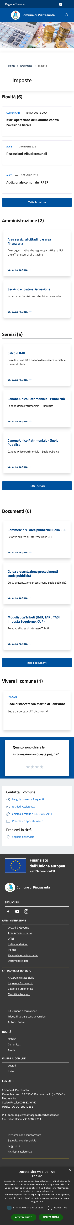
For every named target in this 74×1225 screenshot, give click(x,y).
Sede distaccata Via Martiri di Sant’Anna (37, 704)
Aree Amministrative (20, 933)
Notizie (12, 1039)
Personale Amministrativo (23, 955)
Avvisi (9, 146)
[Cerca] (67, 15)
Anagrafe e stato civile (21, 978)
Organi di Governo (18, 927)
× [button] (70, 1170)
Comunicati (13, 112)
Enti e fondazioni (18, 944)
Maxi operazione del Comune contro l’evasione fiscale (32, 122)
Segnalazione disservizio (22, 1140)
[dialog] (37, 1196)
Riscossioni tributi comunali (26, 153)
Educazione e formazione (22, 1011)
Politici (12, 950)
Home (11, 66)
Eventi (11, 1071)
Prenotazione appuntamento (24, 1135)
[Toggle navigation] (7, 15)
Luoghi (12, 1065)
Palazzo (12, 697)
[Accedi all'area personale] (60, 4)
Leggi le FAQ (15, 1146)
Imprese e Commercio (20, 983)
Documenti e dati (18, 961)
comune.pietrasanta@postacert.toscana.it (33, 1115)
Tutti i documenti (37, 663)
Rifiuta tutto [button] (51, 1217)
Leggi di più (37, 1201)
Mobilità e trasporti (19, 994)
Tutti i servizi (37, 486)
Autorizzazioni (16, 1022)
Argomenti (26, 66)
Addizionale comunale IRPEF (27, 182)
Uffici (11, 938)
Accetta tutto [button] (23, 1217)
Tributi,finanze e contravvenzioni (27, 1016)
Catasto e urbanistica (20, 989)
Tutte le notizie (37, 202)
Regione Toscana (15, 4)
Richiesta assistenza (20, 1151)
